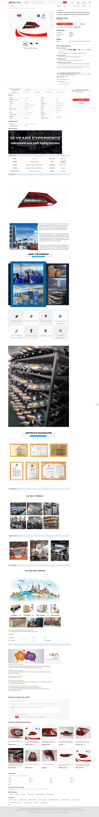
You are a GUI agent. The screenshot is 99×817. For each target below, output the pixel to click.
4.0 (76, 91)
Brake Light (17, 794)
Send (17, 717)
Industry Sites (57, 808)
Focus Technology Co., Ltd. (42, 812)
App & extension (77, 5)
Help (70, 5)
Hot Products (21, 808)
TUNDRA (51, 780)
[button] (66, 92)
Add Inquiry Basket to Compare (31, 48)
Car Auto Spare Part (75, 799)
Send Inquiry (64, 24)
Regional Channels (63, 808)
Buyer (64, 5)
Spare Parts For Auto (32, 799)
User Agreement (55, 812)
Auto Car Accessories (42, 799)
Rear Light (33, 8)
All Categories (12, 5)
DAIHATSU (31, 780)
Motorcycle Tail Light (49, 794)
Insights (78, 808)
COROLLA (30, 778)
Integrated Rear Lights (40, 794)
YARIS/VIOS (72, 780)
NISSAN (51, 782)
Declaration (61, 812)
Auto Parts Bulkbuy (43, 802)
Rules (90, 5)
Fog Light (23, 794)
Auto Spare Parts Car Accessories (15, 802)
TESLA (71, 782)
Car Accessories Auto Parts (53, 799)
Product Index (69, 808)
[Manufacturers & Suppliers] (14, 2)
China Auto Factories (13, 799)
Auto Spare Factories (22, 799)
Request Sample (77, 27)
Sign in (89, 3)
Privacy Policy (66, 812)
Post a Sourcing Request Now (40, 717)
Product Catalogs (24, 775)
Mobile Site (74, 808)
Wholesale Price (51, 808)
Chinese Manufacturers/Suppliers (36, 808)
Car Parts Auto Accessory (65, 799)
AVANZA (71, 778)
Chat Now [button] (83, 24)
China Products (27, 808)
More (9, 804)
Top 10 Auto (36, 802)
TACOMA (9, 780)
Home (9, 8)
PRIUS (30, 782)
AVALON (9, 782)
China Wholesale (44, 808)
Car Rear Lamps (30, 794)
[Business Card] (89, 95)
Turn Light (11, 794)
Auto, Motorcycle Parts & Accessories (17, 8)
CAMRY (9, 778)
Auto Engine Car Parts (27, 802)
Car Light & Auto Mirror (27, 8)
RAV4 (50, 778)
